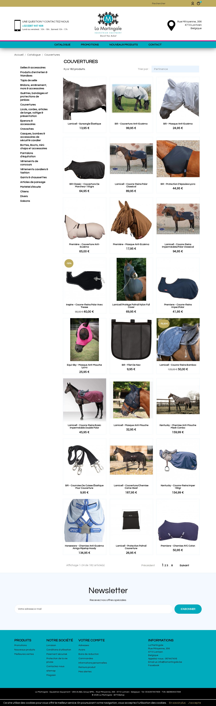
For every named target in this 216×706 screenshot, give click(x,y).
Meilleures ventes (24, 654)
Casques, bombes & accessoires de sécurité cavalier (32, 137)
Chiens (24, 191)
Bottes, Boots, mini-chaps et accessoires (33, 147)
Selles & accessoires (33, 67)
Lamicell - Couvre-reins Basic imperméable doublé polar (84, 426)
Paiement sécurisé (56, 654)
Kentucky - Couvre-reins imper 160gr (178, 486)
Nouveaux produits (124, 44)
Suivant (186, 566)
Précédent (146, 566)
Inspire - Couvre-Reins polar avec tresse (84, 305)
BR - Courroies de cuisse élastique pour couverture (84, 486)
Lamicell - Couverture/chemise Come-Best (131, 486)
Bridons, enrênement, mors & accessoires (33, 87)
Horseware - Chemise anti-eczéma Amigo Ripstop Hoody (84, 547)
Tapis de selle (28, 80)
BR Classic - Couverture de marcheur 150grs (84, 185)
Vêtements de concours (29, 163)
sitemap (51, 671)
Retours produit (87, 667)
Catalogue (62, 44)
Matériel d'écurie (30, 186)
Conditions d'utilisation (58, 650)
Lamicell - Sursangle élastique (84, 124)
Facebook (153, 665)
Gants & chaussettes (33, 177)
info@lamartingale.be (170, 662)
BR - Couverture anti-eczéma (131, 124)
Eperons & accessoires (27, 122)
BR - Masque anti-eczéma (178, 124)
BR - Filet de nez (131, 365)
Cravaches (27, 128)
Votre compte (91, 640)
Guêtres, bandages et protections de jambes (34, 96)
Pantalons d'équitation (28, 155)
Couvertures (28, 104)
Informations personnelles (92, 663)
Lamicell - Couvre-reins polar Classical (131, 185)
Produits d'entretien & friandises (33, 74)
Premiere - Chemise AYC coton (178, 546)
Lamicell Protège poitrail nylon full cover (131, 305)
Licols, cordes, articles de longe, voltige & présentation (34, 112)
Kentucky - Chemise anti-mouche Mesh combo (178, 426)
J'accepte (194, 702)
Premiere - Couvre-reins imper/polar (178, 305)
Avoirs (81, 650)
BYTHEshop (119, 695)
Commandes (85, 658)
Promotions (90, 44)
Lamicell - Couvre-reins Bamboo (178, 365)
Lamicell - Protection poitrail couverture (131, 547)
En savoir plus (177, 702)
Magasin (51, 675)
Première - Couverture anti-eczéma (84, 245)
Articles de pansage (32, 182)
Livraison (51, 645)
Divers (24, 196)
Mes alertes (84, 671)
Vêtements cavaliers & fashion (34, 171)
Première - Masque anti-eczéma (131, 244)
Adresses (83, 645)
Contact (155, 44)
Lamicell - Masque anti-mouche (131, 425)
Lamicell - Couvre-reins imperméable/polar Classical (178, 245)
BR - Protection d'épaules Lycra (178, 184)
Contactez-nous (55, 666)
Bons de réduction (88, 654)
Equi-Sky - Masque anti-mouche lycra (84, 366)
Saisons (25, 201)
